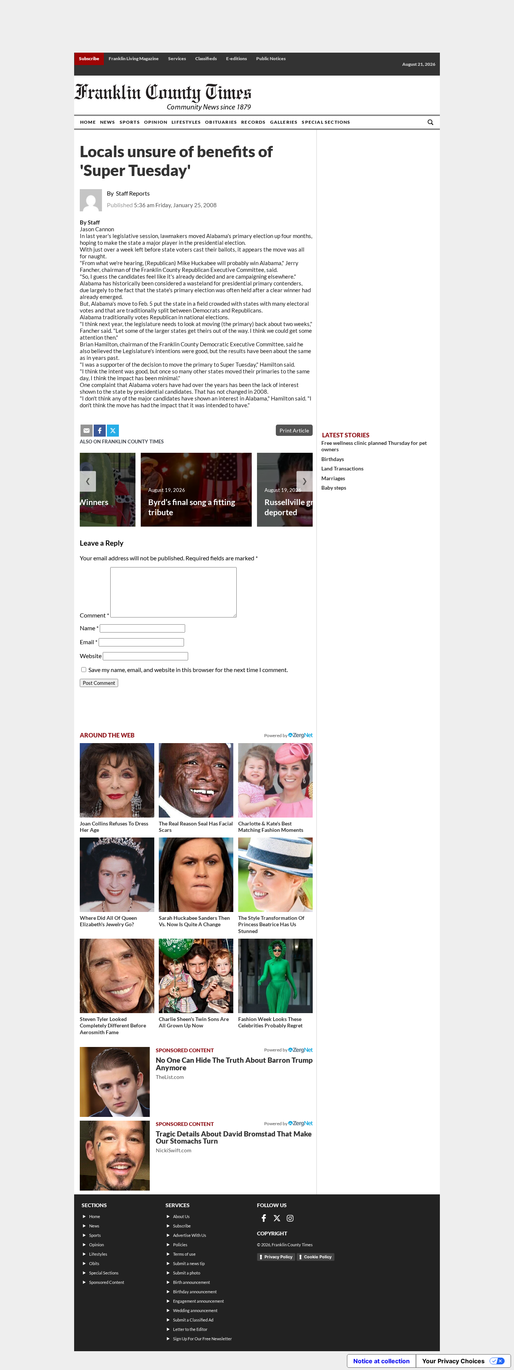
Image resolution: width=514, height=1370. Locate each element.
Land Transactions (342, 468)
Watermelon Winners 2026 (70, 507)
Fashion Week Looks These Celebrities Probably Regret (270, 1022)
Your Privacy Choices (453, 1361)
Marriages (333, 478)
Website (91, 655)
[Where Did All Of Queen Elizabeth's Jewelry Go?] (117, 874)
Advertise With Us (189, 1235)
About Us (181, 1216)
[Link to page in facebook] (100, 431)
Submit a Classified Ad (193, 1319)
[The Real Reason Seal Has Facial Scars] (196, 780)
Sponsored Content (106, 1282)
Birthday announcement (195, 1291)
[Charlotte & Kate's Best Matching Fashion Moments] (275, 780)
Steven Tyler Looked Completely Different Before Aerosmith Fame (113, 1025)
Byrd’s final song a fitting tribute (191, 507)
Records (253, 122)
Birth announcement (191, 1282)
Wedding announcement (195, 1310)
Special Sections (326, 122)
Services (177, 58)
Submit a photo (186, 1272)
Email (88, 641)
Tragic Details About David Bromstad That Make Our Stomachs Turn (234, 1141)
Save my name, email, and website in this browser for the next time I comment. (188, 669)
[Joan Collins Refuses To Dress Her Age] (117, 780)
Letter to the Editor (190, 1329)
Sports (130, 122)
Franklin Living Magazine (134, 58)
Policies (180, 1244)
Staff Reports (133, 193)
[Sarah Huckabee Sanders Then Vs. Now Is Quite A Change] (196, 874)
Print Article (294, 430)
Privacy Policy (278, 1256)
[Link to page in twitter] (113, 431)
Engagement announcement (198, 1301)
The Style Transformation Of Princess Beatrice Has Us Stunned (271, 924)
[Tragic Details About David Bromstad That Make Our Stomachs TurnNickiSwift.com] (115, 1156)
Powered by (276, 735)
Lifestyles (186, 122)
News (108, 122)
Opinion (155, 122)
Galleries (284, 122)
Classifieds (206, 58)
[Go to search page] (430, 122)
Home (88, 122)
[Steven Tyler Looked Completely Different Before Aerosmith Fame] (117, 976)
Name (89, 627)
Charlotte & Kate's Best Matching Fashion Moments (270, 826)
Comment (94, 615)
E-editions (236, 58)
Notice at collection (381, 1361)
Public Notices (271, 58)
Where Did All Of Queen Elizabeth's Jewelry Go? (108, 921)
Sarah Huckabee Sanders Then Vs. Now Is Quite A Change (194, 921)
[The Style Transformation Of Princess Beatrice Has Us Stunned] (275, 874)
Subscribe (89, 58)
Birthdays (332, 459)
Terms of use (184, 1254)
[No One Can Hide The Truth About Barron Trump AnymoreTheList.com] (115, 1082)
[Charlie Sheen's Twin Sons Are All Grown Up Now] (196, 976)
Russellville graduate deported (301, 507)
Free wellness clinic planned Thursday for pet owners (374, 446)
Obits (94, 1263)
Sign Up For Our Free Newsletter (202, 1338)
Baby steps (333, 487)
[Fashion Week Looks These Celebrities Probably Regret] (275, 976)
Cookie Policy (318, 1256)
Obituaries (221, 122)
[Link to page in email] (87, 431)
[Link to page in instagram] (290, 1218)
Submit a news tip (189, 1263)
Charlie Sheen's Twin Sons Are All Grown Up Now (194, 1022)
